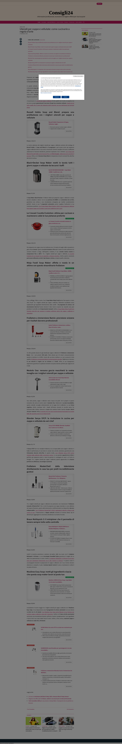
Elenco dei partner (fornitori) (46, 92)
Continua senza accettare (78, 76)
